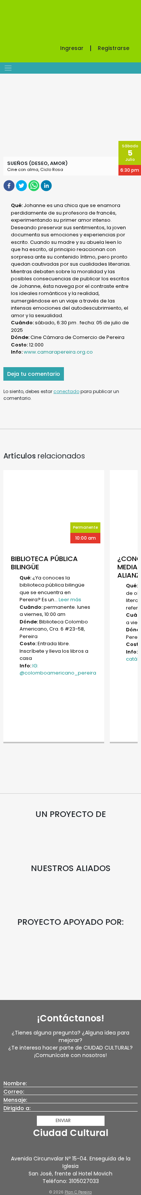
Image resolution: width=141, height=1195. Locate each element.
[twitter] (22, 185)
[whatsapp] (34, 185)
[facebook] (9, 185)
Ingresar (71, 48)
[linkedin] (47, 185)
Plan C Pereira (78, 1192)
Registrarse (113, 48)
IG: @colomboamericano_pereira (58, 669)
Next (130, 607)
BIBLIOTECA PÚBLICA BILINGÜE (44, 563)
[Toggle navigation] (8, 68)
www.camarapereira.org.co (58, 351)
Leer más (70, 599)
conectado (66, 391)
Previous (10, 607)
